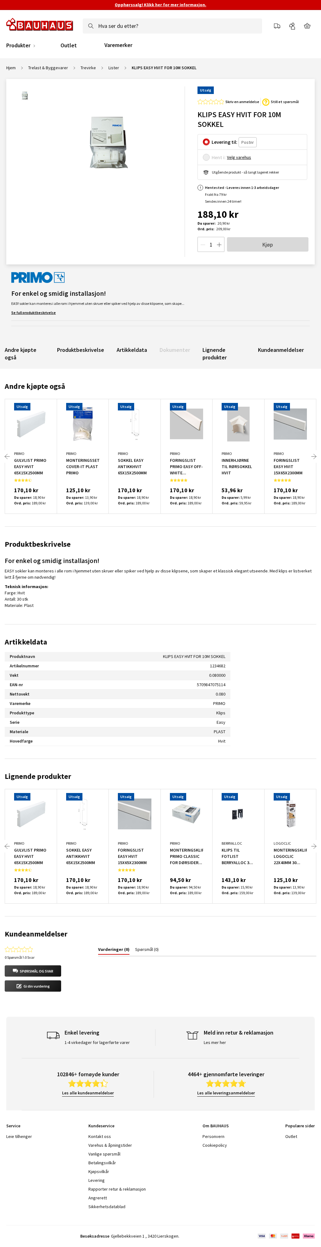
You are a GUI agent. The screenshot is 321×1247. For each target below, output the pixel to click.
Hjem (11, 67)
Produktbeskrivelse (80, 349)
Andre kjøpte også (20, 353)
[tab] (113, 951)
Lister (113, 67)
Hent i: (219, 157)
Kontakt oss (99, 1136)
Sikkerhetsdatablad (106, 1206)
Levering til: (224, 142)
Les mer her (215, 1042)
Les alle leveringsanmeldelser (226, 1093)
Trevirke (88, 67)
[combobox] (172, 26)
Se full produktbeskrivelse (33, 312)
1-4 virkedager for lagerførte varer (97, 1042)
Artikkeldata (132, 349)
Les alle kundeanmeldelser (88, 1093)
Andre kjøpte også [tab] (35, 386)
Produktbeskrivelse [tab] (38, 544)
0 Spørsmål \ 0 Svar (19, 957)
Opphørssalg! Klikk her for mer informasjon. (160, 5)
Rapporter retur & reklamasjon (117, 1189)
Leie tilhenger (19, 1136)
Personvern (213, 1136)
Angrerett (97, 1198)
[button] (33, 971)
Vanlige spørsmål (104, 1154)
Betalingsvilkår (102, 1163)
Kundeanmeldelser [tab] (36, 934)
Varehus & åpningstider (110, 1145)
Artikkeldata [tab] (26, 642)
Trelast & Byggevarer (48, 67)
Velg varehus (239, 157)
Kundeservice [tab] (101, 1126)
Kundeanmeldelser (281, 349)
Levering (96, 1180)
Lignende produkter (215, 353)
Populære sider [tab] (300, 1126)
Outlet (69, 45)
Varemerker (118, 45)
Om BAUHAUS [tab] (216, 1126)
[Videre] (313, 456)
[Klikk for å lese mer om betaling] (286, 1236)
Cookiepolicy (215, 1145)
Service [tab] (13, 1126)
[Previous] (7, 456)
